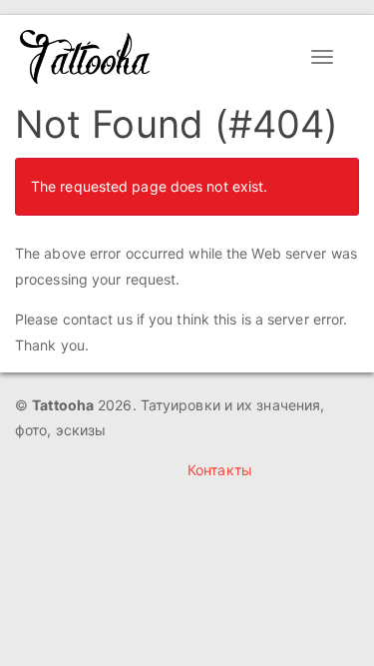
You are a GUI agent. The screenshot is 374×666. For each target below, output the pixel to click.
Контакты (219, 469)
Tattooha (86, 57)
